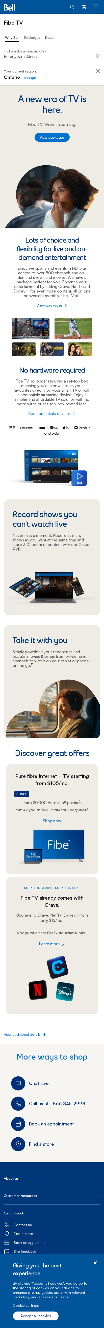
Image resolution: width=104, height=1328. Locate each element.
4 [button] (87, 932)
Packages (32, 37)
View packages (52, 137)
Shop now (52, 820)
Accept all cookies (35, 1316)
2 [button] (32, 664)
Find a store (23, 1233)
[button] (22, 1034)
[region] (52, 1291)
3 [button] (80, 801)
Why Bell (12, 37)
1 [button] (28, 289)
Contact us (23, 1225)
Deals (49, 37)
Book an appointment (31, 1242)
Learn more (49, 943)
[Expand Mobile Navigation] (95, 7)
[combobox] (52, 56)
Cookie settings (26, 1305)
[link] (30, 77)
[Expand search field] (72, 7)
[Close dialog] (95, 1263)
